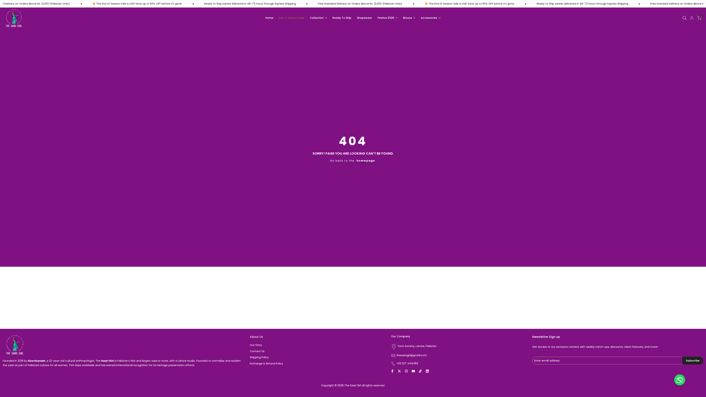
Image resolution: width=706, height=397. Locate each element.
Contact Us (257, 351)
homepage (365, 160)
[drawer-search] (685, 18)
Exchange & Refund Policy (266, 363)
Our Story (256, 345)
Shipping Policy (259, 357)
